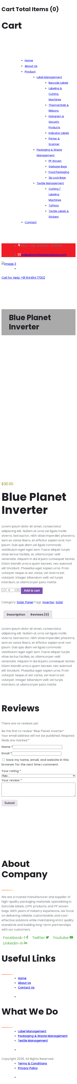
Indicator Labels (59, 133)
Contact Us (26, 987)
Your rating (11, 771)
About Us (31, 66)
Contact (31, 222)
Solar (59, 602)
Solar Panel (25, 602)
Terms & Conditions (32, 1063)
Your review (11, 780)
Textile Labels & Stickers (59, 214)
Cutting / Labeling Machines (55, 194)
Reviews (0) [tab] (39, 614)
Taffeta (54, 205)
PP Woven (55, 161)
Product (30, 71)
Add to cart (32, 590)
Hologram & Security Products (56, 121)
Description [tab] (16, 614)
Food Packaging (59, 172)
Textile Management (50, 183)
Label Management (49, 77)
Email (6, 753)
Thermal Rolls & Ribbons (59, 108)
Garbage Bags (58, 166)
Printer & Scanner (54, 141)
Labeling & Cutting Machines (55, 94)
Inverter (48, 602)
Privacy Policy (28, 1068)
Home (29, 60)
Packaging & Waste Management (49, 152)
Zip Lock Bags (57, 178)
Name (7, 747)
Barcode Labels (58, 83)
